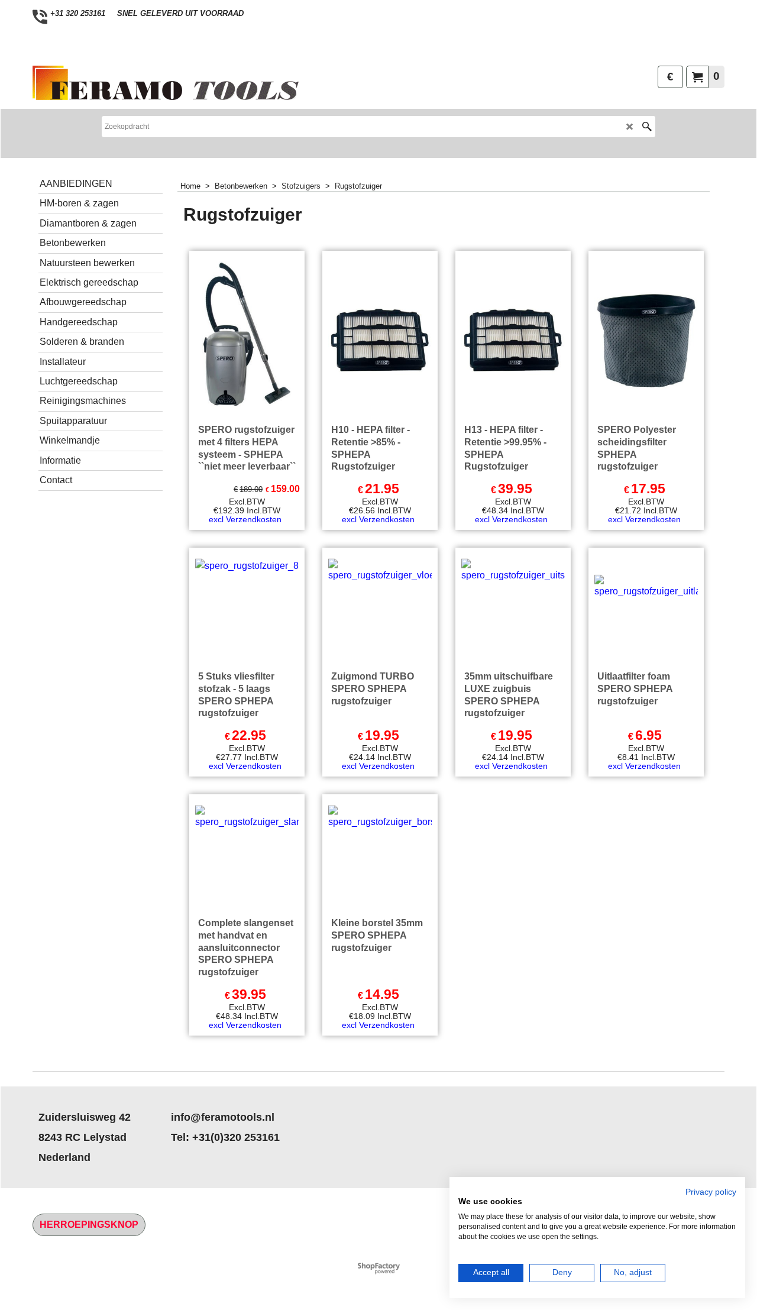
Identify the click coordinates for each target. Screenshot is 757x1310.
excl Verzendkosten (245, 519)
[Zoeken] (646, 126)
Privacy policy (710, 1192)
